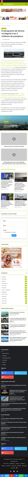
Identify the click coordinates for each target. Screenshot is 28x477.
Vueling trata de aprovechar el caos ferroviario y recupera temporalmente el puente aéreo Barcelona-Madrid (20, 186)
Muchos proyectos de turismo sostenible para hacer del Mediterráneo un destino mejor (17, 398)
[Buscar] (26, 4)
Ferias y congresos (6, 289)
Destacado (4, 303)
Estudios (4, 281)
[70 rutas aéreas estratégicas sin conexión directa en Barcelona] (5, 326)
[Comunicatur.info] (8, 4)
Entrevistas (4, 300)
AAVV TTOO (4, 294)
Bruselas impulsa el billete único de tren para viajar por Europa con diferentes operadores (18, 332)
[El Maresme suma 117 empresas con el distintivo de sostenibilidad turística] (4, 392)
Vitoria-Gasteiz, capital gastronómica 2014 (12, 418)
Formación (4, 296)
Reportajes (4, 292)
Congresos (8, 465)
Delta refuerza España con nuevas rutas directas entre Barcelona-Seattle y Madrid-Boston (18, 339)
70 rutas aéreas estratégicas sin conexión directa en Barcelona (18, 325)
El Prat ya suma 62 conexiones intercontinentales (12, 126)
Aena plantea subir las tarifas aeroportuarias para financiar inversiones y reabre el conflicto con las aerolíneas (7, 184)
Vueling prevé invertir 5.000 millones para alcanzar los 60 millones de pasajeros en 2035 (21, 203)
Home (3, 25)
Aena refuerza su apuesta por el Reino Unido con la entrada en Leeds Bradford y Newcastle (7, 204)
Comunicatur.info (14, 461)
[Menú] (1, 4)
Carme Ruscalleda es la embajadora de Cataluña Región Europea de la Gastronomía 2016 (13, 409)
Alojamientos (4, 283)
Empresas (4, 279)
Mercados (4, 287)
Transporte (8, 25)
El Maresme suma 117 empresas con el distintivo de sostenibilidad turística (18, 392)
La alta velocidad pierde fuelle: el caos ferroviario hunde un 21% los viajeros (18, 320)
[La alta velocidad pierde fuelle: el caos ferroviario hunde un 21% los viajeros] (5, 320)
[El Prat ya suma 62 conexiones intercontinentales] (5, 314)
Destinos (4, 276)
